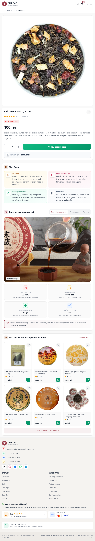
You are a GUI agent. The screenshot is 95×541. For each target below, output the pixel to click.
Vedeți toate (83, 337)
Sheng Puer (6, 480)
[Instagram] (9, 466)
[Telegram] (26, 466)
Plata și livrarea (54, 484)
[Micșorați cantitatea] (7, 147)
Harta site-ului (54, 498)
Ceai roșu (5, 488)
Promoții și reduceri (56, 477)
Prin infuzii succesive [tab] (58, 212)
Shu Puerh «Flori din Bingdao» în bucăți (17, 372)
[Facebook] (15, 466)
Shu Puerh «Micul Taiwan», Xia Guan (16, 415)
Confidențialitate (55, 495)
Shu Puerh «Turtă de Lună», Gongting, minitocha (75, 415)
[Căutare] (78, 4)
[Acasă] (3, 11)
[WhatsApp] (20, 466)
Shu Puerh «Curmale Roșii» (45, 414)
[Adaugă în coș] (28, 380)
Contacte (52, 488)
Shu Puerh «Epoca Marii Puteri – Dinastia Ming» (47, 372)
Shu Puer (11, 10)
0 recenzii (24, 116)
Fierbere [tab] (86, 212)
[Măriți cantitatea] (18, 147)
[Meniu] (91, 4)
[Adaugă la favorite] (88, 112)
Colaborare (53, 491)
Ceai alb (5, 495)
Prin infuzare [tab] (74, 212)
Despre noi (53, 480)
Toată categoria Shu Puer (46, 431)
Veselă (4, 498)
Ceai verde (6, 491)
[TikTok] (4, 466)
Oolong (5, 484)
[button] (87, 4)
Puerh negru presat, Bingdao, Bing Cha (75, 372)
